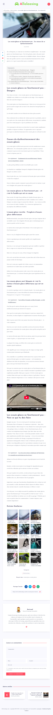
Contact (26, 710)
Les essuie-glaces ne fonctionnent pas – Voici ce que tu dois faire (26, 81)
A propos (39, 709)
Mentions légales (46, 709)
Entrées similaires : (15, 83)
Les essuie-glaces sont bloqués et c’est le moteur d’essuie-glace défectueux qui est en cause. (26, 79)
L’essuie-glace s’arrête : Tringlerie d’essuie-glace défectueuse (26, 76)
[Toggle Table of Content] (43, 68)
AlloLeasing (6, 10)
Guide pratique (13, 10)
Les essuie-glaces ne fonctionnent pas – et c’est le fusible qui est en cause (27, 74)
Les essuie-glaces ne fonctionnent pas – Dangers (22, 70)
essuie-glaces (33, 577)
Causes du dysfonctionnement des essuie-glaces (21, 72)
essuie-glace (27, 577)
